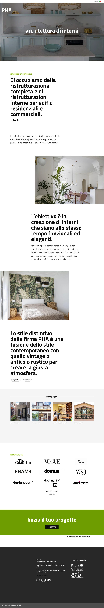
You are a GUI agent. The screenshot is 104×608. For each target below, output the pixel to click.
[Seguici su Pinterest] (45, 580)
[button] (101, 10)
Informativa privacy (42, 576)
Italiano (96, 2)
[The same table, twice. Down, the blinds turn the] (43, 541)
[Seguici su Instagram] (41, 580)
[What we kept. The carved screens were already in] (25, 541)
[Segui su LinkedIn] (49, 580)
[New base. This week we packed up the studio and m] (8, 541)
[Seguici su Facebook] (38, 580)
